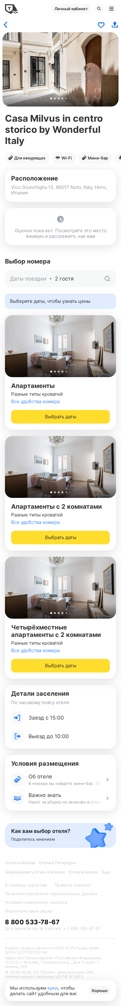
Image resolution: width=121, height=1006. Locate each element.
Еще (106, 872)
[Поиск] (99, 8)
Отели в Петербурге (57, 862)
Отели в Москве (20, 862)
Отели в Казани (83, 872)
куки (52, 988)
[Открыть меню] (111, 8)
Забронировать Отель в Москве (35, 872)
